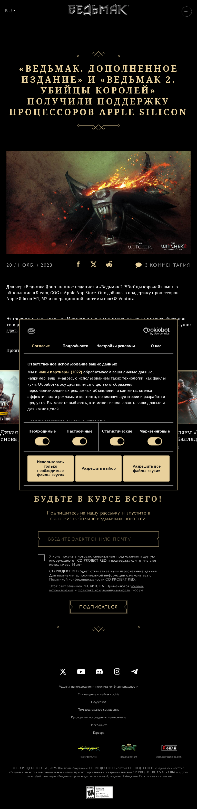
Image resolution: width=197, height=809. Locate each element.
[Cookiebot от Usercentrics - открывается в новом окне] (147, 331)
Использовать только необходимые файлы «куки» (50, 468)
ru (8, 11)
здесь (11, 330)
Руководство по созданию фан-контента (98, 717)
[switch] (79, 441)
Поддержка (98, 702)
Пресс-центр (98, 725)
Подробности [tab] (75, 346)
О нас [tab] (156, 346)
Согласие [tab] (41, 346)
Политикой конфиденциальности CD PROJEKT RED (92, 579)
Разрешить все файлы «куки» (147, 468)
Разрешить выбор (99, 468)
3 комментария (168, 265)
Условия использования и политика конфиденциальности (98, 686)
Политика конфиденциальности (104, 590)
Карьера (98, 732)
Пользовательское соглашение (98, 709)
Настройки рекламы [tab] (115, 346)
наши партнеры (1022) (60, 372)
